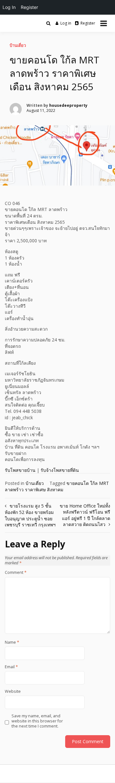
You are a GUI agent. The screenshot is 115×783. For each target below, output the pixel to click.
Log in (65, 23)
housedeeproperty (68, 105)
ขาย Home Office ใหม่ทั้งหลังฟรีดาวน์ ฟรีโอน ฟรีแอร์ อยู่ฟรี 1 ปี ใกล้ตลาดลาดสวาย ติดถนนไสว (85, 515)
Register (87, 23)
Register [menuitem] (29, 7)
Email (11, 667)
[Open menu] (103, 23)
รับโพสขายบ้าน (20, 470)
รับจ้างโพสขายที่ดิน (60, 470)
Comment (16, 572)
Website (13, 691)
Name (12, 642)
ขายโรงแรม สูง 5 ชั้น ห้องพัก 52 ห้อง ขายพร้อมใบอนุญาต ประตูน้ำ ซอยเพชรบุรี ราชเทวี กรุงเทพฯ (30, 515)
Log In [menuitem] (9, 7)
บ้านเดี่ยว (18, 45)
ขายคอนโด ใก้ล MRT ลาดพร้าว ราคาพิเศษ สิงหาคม (57, 486)
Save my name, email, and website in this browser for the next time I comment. (37, 721)
